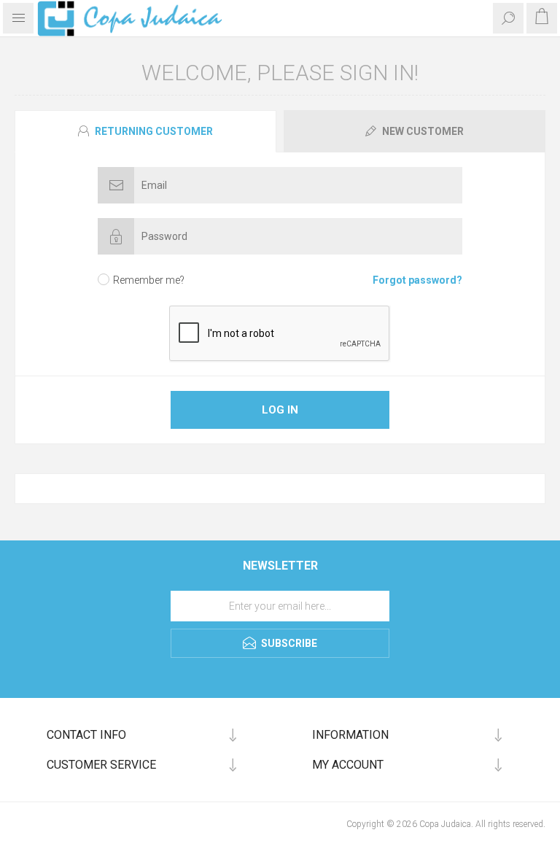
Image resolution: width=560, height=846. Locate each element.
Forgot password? (417, 280)
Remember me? (148, 280)
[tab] (147, 131)
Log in (280, 409)
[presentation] (145, 131)
